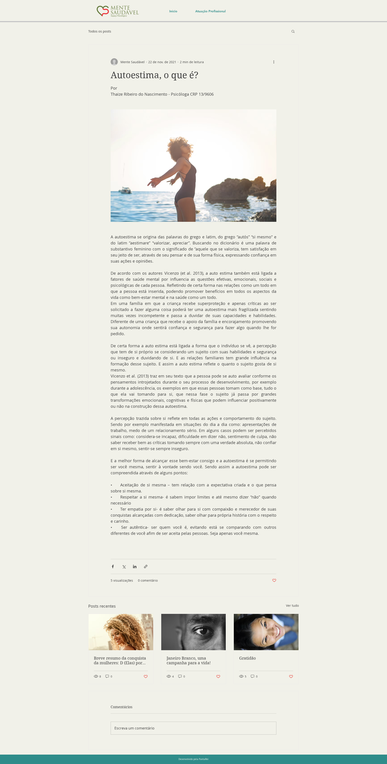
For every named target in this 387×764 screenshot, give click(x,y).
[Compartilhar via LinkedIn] (135, 566)
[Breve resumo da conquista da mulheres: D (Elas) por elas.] (120, 632)
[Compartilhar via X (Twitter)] (124, 566)
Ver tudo (292, 605)
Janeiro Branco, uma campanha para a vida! (189, 660)
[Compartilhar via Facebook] (113, 566)
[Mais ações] (273, 62)
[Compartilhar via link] (146, 566)
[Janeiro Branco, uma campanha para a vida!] (193, 632)
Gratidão (247, 658)
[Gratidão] (266, 632)
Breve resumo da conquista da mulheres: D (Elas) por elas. (120, 660)
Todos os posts (99, 31)
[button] (293, 31)
